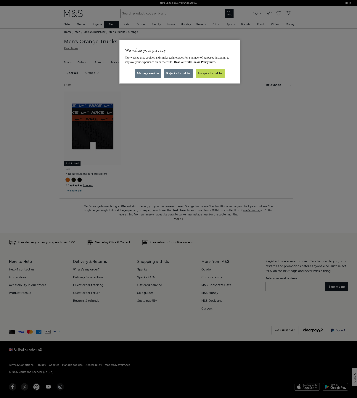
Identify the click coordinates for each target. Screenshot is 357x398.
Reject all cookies (178, 73)
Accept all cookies (210, 73)
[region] (179, 62)
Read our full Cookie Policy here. (195, 62)
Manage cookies (148, 73)
